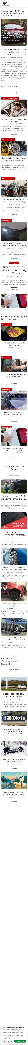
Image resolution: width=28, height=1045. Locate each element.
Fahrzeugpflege (6, 220)
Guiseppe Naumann (7, 40)
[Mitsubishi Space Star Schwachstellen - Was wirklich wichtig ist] (14, 32)
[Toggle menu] (25, 3)
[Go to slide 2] (23, 43)
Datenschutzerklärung (7, 1038)
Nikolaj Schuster (10, 123)
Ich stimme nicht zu (8, 1041)
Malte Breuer (10, 204)
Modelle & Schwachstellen (11, 30)
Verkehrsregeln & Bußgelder (10, 98)
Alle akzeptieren (20, 1041)
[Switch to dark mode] (22, 3)
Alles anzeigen (14, 92)
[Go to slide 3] (24, 43)
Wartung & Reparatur (8, 140)
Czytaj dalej (14, 289)
